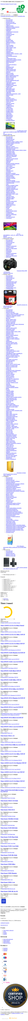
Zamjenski (9, 279)
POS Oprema (9, 25)
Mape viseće (9, 412)
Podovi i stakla (9, 498)
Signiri (8, 451)
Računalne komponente (12, 31)
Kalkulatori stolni (10, 417)
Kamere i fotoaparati (11, 156)
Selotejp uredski (9, 392)
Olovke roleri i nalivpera (12, 343)
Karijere (5, 934)
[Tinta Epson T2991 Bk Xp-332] (8, 888)
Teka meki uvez (10, 445)
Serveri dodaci (9, 45)
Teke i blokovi (10, 349)
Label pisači (9, 81)
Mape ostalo (9, 411)
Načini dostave (6, 941)
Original (8, 280)
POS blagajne (9, 50)
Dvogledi (8, 215)
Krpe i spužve (9, 493)
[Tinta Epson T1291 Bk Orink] (7, 852)
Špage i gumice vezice (11, 319)
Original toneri (9, 286)
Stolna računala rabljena (11, 99)
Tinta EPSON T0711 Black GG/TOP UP (12, 717)
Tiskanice (8, 344)
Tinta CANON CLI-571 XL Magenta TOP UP (13, 763)
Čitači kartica (9, 108)
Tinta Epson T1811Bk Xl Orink (9, 819)
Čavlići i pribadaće (10, 374)
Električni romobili (10, 180)
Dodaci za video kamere (11, 210)
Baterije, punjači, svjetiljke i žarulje (14, 141)
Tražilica (15, 14)
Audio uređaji (9, 144)
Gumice (8, 389)
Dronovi (8, 169)
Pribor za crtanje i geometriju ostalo (14, 410)
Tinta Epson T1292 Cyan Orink (10, 846)
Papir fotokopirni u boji (11, 398)
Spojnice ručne (9, 372)
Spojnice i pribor (10, 325)
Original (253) (6, 579)
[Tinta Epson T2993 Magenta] (7, 870)
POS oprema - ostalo (11, 47)
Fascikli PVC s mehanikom (12, 378)
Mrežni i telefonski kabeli (12, 189)
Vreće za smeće (10, 495)
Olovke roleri (9, 422)
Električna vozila (10, 151)
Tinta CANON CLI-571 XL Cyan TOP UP (12, 772)
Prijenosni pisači (10, 79)
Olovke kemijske (10, 330)
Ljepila (8, 383)
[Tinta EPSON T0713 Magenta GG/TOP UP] (11, 695)
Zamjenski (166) (7, 584)
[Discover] (5, 969)
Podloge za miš (10, 334)
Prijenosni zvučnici (10, 164)
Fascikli (8, 326)
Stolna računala (10, 34)
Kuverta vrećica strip (10, 456)
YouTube (5, 950)
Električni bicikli (10, 183)
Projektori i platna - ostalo (12, 193)
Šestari (7, 408)
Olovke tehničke (10, 421)
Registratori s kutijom (11, 436)
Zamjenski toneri (10, 285)
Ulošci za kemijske (10, 386)
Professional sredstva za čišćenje (13, 489)
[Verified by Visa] (5, 973)
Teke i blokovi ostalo (10, 442)
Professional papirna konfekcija (13, 487)
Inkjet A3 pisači (9, 73)
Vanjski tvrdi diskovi (11, 64)
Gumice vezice (9, 363)
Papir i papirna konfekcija (12, 335)
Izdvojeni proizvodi (10, 22)
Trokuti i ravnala (10, 409)
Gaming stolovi (9, 110)
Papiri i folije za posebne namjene (13, 397)
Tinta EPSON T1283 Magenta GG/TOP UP (13, 652)
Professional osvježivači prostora (13, 511)
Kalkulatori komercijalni (11, 416)
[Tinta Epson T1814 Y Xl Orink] (8, 798)
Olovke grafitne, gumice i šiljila (13, 331)
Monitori (8, 29)
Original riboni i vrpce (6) (9, 580)
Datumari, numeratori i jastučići (13, 315)
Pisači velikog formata (11, 76)
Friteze (8, 200)
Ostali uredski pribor (10, 404)
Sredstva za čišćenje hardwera (13, 516)
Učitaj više (3, 897)
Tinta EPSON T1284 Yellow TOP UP (11, 680)
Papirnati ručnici (10, 500)
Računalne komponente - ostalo (13, 93)
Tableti (8, 37)
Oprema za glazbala (11, 173)
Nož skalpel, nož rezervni (11, 359)
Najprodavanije (9, 20)
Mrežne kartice (9, 52)
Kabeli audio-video (10, 192)
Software (8, 33)
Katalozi (7, 4)
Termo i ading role (10, 323)
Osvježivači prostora (11, 523)
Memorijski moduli (10, 88)
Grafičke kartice (10, 90)
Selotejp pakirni (10, 393)
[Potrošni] (15, 1007)
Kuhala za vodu (10, 202)
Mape (8, 340)
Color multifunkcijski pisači (12, 80)
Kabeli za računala (10, 191)
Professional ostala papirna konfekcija (14, 512)
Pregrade (8, 318)
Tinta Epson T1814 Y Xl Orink (9, 800)
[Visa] (5, 962)
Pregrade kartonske (10, 360)
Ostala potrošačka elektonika (12, 163)
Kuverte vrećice (10, 352)
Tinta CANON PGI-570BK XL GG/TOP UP (13, 744)
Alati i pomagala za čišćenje (13, 481)
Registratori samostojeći (11, 434)
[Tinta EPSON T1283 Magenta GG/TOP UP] (11, 650)
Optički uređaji (9, 86)
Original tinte (9, 289)
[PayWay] (6, 983)
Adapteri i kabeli (10, 91)
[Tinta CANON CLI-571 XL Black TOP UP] (11, 778)
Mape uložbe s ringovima (11, 414)
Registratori (9, 347)
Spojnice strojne (10, 375)
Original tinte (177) (7, 582)
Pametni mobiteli (10, 176)
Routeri (8, 51)
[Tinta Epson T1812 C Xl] (6, 733)
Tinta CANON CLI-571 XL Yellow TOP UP (13, 754)
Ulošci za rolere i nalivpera (12, 423)
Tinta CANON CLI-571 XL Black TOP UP (13, 781)
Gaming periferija (10, 120)
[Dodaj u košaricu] (7, 685)
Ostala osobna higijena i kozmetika (13, 508)
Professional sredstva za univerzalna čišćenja (16, 526)
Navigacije (9, 157)
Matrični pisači (9, 68)
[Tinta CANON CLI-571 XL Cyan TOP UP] (10, 769)
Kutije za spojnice (10, 376)
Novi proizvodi (9, 19)
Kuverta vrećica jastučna (11, 455)
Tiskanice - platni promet (11, 426)
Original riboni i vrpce (11, 287)
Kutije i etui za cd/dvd (11, 320)
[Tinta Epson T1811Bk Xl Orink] (8, 816)
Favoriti (12, 16)
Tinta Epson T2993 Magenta (9, 873)
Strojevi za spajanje (10, 321)
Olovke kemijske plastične (12, 387)
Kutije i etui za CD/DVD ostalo (13, 364)
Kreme (7, 505)
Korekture (8, 385)
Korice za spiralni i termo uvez (13, 355)
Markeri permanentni (11, 448)
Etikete (8, 348)
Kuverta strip (9, 431)
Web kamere (9, 116)
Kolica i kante (9, 494)
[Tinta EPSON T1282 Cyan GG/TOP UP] (10, 659)
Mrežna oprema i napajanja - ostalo (14, 53)
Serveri (8, 24)
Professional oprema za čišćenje (13, 503)
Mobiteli (8, 179)
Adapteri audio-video (11, 186)
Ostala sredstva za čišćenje (12, 520)
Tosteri (8, 207)
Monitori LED (10, 67)
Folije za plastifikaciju (11, 459)
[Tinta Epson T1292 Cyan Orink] (8, 843)
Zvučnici (8, 113)
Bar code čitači (9, 46)
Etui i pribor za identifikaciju (12, 405)
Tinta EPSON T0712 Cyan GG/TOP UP (12, 707)
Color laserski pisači (11, 70)
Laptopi (8, 39)
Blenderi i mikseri (10, 197)
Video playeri (9, 166)
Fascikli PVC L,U (10, 377)
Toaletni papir (9, 502)
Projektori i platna (10, 153)
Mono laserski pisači (11, 69)
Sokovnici (8, 206)
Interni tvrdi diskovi (11, 61)
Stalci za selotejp (10, 394)
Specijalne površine (10, 522)
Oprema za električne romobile (13, 181)
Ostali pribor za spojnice (11, 371)
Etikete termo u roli (10, 438)
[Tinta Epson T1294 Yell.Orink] (8, 825)
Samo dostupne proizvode (9, 574)
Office (7, 96)
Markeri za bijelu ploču (11, 453)
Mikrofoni (8, 107)
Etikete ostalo (9, 439)
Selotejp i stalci (10, 332)
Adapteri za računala (10, 187)
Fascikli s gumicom (10, 380)
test (7, 184)
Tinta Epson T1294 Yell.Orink (9, 828)
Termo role (8, 369)
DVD (8, 65)
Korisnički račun (21, 16)
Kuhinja (8, 517)
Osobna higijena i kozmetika (12, 485)
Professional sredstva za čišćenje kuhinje (15, 527)
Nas (7, 57)
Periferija (8, 35)
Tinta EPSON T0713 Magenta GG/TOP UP (13, 698)
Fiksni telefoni (9, 175)
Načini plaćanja (6, 940)
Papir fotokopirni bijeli (11, 399)
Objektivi (8, 244)
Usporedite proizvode (5, 16)
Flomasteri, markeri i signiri (12, 351)
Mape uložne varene (10, 415)
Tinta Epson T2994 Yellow (8, 864)
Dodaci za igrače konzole (12, 158)
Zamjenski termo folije (11, 282)
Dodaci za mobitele (10, 178)
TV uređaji (9, 145)
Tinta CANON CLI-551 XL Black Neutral (12, 625)
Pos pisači (9, 48)
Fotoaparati (9, 212)
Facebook (5, 948)
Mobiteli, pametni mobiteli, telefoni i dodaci (16, 150)
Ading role (8, 368)
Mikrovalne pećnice (11, 204)
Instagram (5, 949)
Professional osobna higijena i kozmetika (15, 491)
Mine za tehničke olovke (11, 420)
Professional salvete (10, 515)
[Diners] (5, 966)
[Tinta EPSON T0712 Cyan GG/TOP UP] (10, 704)
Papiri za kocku (10, 403)
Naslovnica (5, 598)
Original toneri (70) (7, 583)
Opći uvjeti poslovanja (8, 939)
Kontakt (5, 932)
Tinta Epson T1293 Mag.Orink (9, 837)
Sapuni (8, 506)
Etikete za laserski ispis (11, 437)
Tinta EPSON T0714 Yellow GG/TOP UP (12, 689)
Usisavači (9, 209)
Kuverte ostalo (9, 432)
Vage (7, 208)
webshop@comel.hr (5, 922)
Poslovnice (3, 4)
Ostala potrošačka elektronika (13, 142)
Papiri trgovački (9, 400)
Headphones (9, 115)
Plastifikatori (9, 457)
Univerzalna (9, 519)
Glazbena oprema (10, 149)
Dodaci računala (10, 101)
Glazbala (8, 172)
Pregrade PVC (9, 361)
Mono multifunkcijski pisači (12, 75)
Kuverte (8, 346)
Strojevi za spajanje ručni (11, 366)
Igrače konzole (9, 140)
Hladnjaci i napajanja (11, 85)
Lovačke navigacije (10, 217)
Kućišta (8, 92)
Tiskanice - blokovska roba (12, 427)
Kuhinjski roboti (10, 203)
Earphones (9, 104)
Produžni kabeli (10, 190)
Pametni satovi (9, 170)
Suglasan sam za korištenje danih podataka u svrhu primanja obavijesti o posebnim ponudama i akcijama (14, 910)
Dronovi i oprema (10, 146)
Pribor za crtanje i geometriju (12, 338)
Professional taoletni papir (12, 510)
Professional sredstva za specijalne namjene (15, 525)
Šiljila (7, 388)
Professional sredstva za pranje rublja (14, 528)
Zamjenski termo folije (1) (9, 587)
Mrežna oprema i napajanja (12, 27)
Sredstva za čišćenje (11, 488)
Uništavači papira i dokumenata (13, 370)
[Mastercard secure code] (5, 977)
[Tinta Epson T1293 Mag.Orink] (8, 834)
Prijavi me (3, 913)
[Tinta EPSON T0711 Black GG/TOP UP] (10, 714)
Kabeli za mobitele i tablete (12, 185)
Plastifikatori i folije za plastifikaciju (14, 353)
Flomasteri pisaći (10, 454)
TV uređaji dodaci (10, 167)
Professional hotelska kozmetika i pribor (15, 529)
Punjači (8, 162)
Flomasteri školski (10, 449)
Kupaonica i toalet (10, 521)
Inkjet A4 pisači (10, 74)
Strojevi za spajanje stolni (11, 365)
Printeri (8, 30)
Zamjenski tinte (10, 284)
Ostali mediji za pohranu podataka (13, 59)
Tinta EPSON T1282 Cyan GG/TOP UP (12, 661)
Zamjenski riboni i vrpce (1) (9, 586)
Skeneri (8, 71)
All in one (8, 102)
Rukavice (8, 499)
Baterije (8, 161)
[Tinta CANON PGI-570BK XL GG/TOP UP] (11, 742)
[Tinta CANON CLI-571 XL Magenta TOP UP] (11, 760)
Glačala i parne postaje (11, 201)
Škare (7, 358)
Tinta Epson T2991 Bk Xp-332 (9, 891)
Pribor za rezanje (10, 317)
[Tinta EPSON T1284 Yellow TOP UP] (9, 677)
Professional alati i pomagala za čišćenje (15, 483)
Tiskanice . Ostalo (10, 425)
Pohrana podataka (10, 28)
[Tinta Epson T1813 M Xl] (7, 807)
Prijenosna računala (11, 23)
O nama (14, 4)
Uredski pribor (9, 336)
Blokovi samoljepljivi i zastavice (13, 443)
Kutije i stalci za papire (11, 327)
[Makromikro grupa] (4, 12)
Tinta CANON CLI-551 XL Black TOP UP (13, 643)
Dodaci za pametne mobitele (12, 174)
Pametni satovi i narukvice (12, 147)
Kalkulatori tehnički (10, 419)
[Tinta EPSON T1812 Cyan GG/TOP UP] (10, 724)
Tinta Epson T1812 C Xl (7, 735)
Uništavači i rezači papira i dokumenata (15, 324)
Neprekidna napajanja (11, 56)
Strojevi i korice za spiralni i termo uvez (15, 314)
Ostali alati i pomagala (11, 497)
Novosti (11, 4)
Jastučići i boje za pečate (12, 357)
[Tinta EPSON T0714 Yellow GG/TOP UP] (10, 686)
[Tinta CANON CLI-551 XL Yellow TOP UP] (11, 631)
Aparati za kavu (10, 196)
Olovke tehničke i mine (11, 342)
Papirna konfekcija (10, 482)
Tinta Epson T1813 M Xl (8, 809)
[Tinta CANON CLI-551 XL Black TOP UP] (11, 641)
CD (7, 63)
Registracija (24, 713)
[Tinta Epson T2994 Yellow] (7, 861)
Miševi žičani (9, 112)
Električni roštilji (10, 198)
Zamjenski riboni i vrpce (11, 281)
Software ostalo (9, 95)
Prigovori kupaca (7, 942)
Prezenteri (8, 118)
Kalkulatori (9, 341)
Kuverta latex (9, 429)
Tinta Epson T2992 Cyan (8, 882)
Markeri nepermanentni (11, 450)
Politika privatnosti (16, 1013)
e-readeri (8, 36)
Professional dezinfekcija (11, 486)
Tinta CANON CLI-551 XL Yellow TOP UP (13, 634)
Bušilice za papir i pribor (12, 337)
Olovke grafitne (10, 391)
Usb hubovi (9, 114)
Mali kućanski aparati (11, 155)
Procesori (9, 87)
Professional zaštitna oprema (12, 504)
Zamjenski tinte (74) (7, 588)
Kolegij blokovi (9, 444)
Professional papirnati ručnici (13, 514)
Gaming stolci (9, 109)
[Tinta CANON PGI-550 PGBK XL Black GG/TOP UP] (13, 787)
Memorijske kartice (11, 58)
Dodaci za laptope (10, 42)
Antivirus (8, 97)
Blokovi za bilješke (10, 440)
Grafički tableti (9, 40)
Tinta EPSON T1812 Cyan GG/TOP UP (12, 726)
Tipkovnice (9, 119)
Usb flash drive (10, 62)
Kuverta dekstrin (10, 433)
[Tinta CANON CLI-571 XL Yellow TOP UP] (11, 751)
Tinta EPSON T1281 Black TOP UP (11, 670)
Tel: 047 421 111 (4, 925)
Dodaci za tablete (10, 41)
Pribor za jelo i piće (10, 554)
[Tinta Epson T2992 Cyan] (7, 879)
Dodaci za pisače (10, 78)
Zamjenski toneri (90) (8, 590)
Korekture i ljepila (10, 329)
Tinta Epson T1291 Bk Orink (9, 855)
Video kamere (10, 213)
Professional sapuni (10, 531)
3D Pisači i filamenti (11, 82)
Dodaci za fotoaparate (11, 214)
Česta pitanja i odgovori (8, 930)
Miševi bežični (10, 105)
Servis (4, 931)
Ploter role (8, 402)
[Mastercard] (5, 955)
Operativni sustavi (10, 98)
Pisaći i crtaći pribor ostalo (12, 313)
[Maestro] (5, 959)
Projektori (8, 195)
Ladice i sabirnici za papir (12, 382)
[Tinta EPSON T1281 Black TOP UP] (9, 668)
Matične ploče (10, 84)
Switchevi (9, 54)
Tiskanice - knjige (10, 428)
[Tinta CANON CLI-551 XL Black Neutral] (10, 622)
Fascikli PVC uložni (11, 381)
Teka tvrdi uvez (9, 446)
